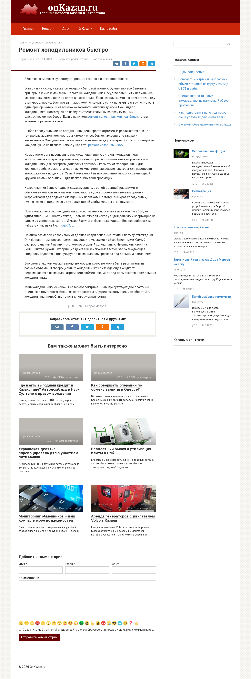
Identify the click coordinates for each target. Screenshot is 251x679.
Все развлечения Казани (192, 227)
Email (70, 564)
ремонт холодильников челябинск (112, 116)
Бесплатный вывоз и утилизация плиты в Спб (121, 451)
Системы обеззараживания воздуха (204, 124)
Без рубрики (200, 156)
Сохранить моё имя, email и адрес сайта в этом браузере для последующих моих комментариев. (88, 629)
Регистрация (201, 191)
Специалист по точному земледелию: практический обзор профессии (203, 100)
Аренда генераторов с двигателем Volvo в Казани (123, 518)
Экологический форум (208, 151)
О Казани (85, 29)
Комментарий (29, 578)
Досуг (66, 29)
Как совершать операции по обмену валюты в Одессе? (116, 387)
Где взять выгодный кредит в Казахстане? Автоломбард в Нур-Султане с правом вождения (49, 389)
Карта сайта (108, 29)
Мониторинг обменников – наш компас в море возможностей (47, 518)
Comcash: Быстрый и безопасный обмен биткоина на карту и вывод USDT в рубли (203, 83)
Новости (48, 29)
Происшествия (78, 58)
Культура (198, 196)
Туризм (178, 232)
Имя (23, 564)
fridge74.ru (65, 225)
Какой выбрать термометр (211, 296)
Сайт (115, 564)
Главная (28, 29)
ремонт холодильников (105, 145)
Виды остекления (191, 72)
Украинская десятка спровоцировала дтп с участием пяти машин (48, 453)
